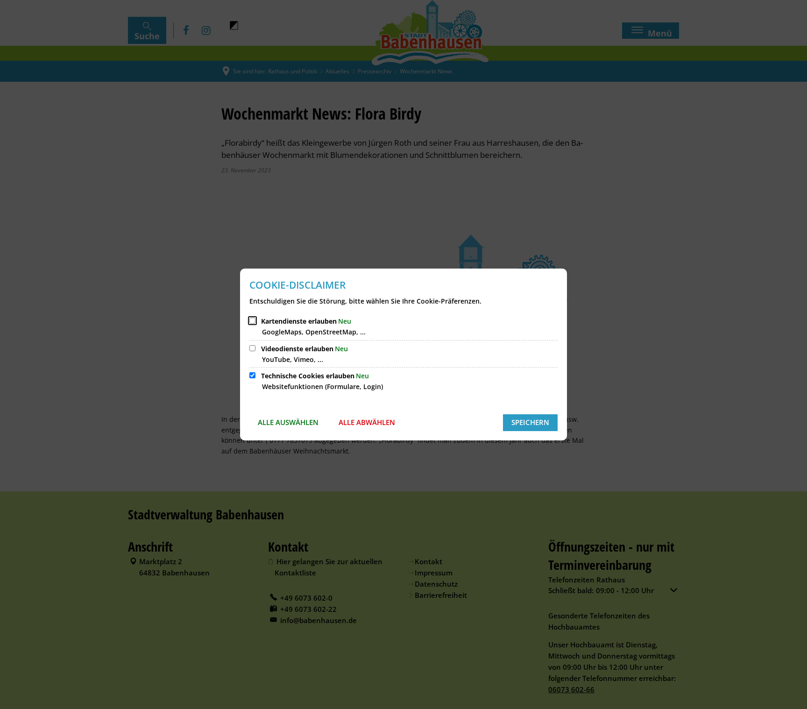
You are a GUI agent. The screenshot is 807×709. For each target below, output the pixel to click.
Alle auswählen (288, 422)
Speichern (530, 422)
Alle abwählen (367, 422)
